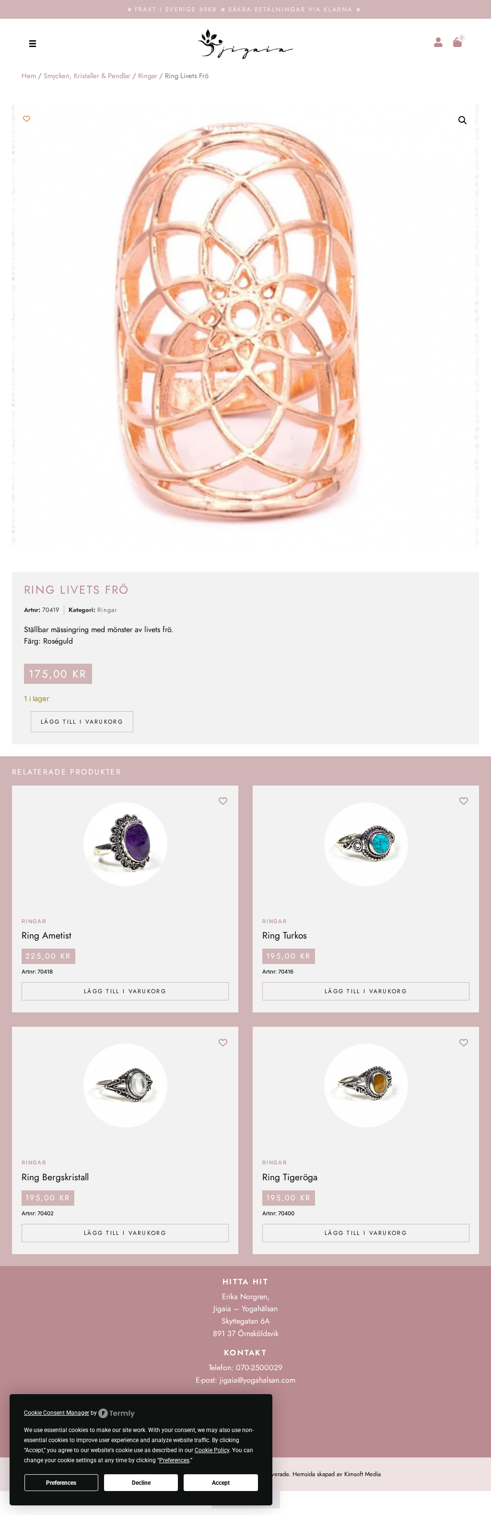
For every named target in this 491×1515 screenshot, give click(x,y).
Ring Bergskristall (55, 1177)
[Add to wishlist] (26, 118)
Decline (141, 1483)
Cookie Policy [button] (212, 1450)
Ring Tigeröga (289, 1177)
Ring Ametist (46, 935)
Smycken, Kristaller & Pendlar (87, 75)
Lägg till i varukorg (82, 721)
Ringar (147, 75)
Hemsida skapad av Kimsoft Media (336, 1474)
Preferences (61, 1483)
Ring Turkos (284, 935)
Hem (29, 75)
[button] (32, 43)
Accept (221, 1483)
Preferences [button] (174, 1460)
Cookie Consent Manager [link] (56, 1412)
